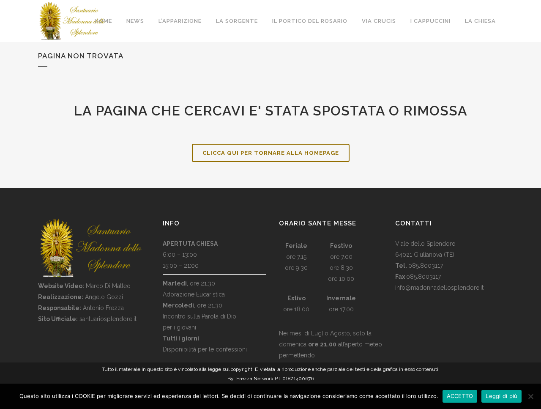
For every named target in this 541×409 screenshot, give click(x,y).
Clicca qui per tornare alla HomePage (270, 153)
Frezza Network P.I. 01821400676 (275, 379)
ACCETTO (460, 396)
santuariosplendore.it (108, 319)
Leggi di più (501, 396)
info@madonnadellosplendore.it (439, 287)
